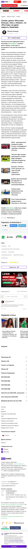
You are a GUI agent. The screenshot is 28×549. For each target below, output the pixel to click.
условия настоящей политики (16, 540)
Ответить (25, 308)
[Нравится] (2, 309)
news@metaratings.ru (11, 490)
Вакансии (3, 411)
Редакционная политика (7, 427)
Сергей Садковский (9, 301)
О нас (2, 409)
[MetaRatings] (6, 459)
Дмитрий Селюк (18, 255)
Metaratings (10, 208)
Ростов (4, 252)
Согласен (14, 546)
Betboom (4, 258)
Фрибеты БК (5, 361)
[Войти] (24, 2)
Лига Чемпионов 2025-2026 (9, 397)
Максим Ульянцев (12, 31)
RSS (2, 416)
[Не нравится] (5, 309)
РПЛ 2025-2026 (5, 381)
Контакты (3, 407)
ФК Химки (11, 252)
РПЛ (9, 246)
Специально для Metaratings (8, 413)
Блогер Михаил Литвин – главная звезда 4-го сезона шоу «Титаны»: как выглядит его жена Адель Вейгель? (9, 334)
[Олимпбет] (16, 10)
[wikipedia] (19, 523)
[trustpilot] (5, 528)
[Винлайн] (6, 10)
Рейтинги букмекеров (8, 373)
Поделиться (12, 267)
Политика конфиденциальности (9, 418)
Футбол (4, 246)
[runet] (2, 523)
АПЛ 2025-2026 (5, 389)
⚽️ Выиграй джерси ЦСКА (9, 5)
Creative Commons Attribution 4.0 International (12, 504)
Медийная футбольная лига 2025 (11, 401)
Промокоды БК (6, 357)
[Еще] (26, 2)
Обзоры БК (4, 369)
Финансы (3, 442)
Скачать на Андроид (7, 365)
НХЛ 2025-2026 (5, 385)
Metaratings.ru (13, 43)
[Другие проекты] (5, 2)
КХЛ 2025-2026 (5, 377)
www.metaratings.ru (19, 464)
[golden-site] (9, 523)
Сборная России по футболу (10, 249)
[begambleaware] (15, 528)
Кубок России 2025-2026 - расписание (12, 393)
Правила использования (7, 420)
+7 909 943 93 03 (10, 492)
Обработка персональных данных (10, 425)
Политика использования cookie (9, 423)
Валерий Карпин (7, 255)
